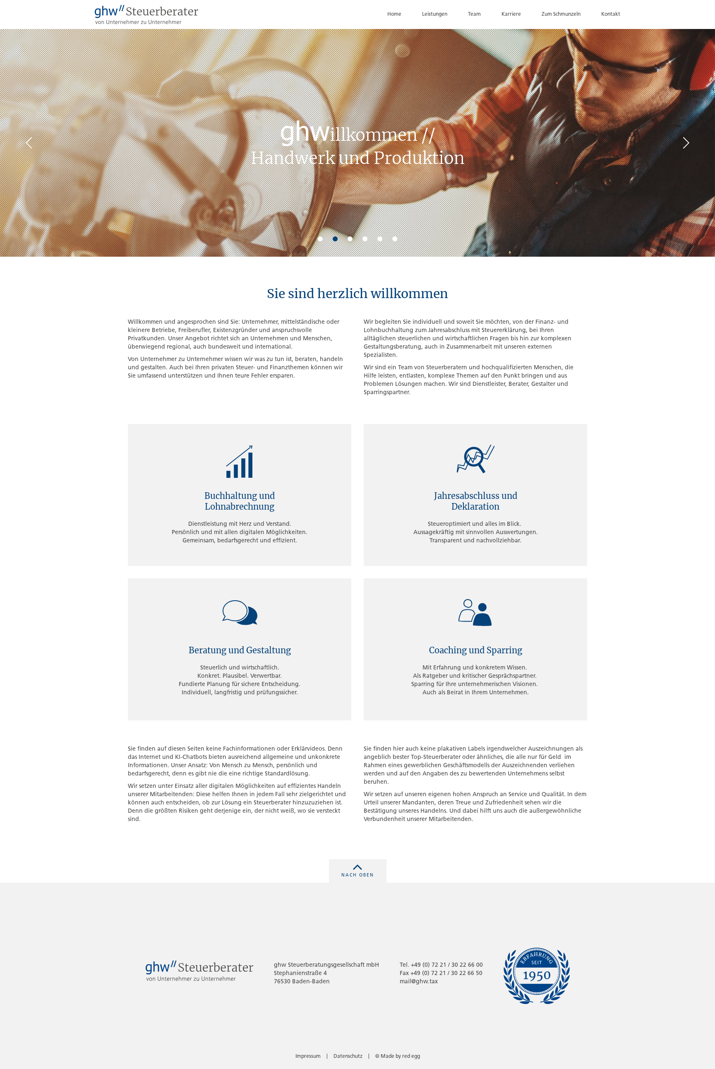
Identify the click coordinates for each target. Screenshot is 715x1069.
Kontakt (610, 14)
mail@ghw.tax (419, 982)
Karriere (511, 14)
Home (394, 14)
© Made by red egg (397, 1056)
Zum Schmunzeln (561, 14)
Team (474, 14)
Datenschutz (348, 1056)
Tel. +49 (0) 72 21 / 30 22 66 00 (441, 965)
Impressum (308, 1056)
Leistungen (434, 14)
